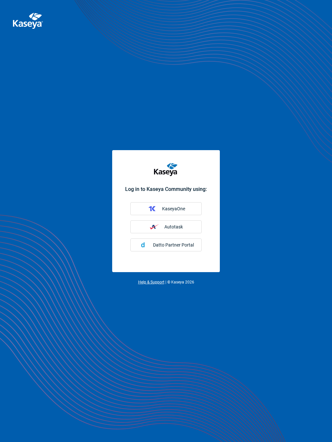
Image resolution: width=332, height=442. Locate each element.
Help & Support (151, 282)
